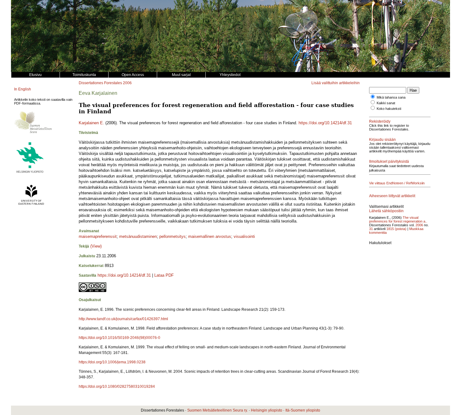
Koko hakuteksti (389, 108)
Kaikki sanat (386, 103)
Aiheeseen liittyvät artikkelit (392, 196)
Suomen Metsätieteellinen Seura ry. (217, 410)
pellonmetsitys (172, 236)
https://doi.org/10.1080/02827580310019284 (117, 386)
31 (371, 229)
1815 (390, 229)
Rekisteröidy (379, 121)
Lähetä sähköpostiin (386, 211)
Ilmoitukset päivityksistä (389, 161)
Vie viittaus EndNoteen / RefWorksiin (397, 183)
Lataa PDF (164, 275)
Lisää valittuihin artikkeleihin (335, 83)
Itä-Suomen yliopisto (302, 410)
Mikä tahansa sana (391, 97)
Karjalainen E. (91, 122)
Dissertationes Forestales (100, 83)
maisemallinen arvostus (209, 236)
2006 (127, 83)
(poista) (400, 229)
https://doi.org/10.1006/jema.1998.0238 (112, 362)
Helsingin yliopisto (266, 410)
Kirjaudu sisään (382, 139)
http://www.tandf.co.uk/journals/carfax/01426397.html (123, 319)
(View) (96, 246)
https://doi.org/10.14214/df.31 (325, 122)
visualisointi (244, 236)
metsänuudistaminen (138, 236)
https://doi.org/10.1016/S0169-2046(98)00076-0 (119, 338)
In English (22, 89)
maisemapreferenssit (98, 236)
